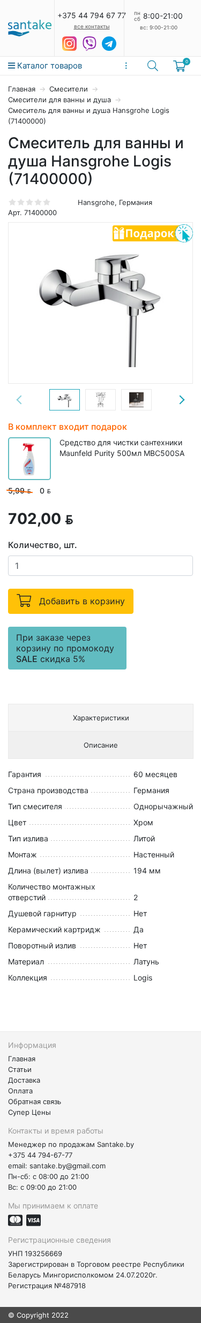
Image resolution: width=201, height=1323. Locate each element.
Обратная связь (34, 1101)
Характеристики (101, 717)
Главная (23, 89)
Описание (101, 745)
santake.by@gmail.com (67, 1165)
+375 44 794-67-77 (40, 1155)
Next (181, 399)
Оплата (20, 1090)
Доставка (24, 1080)
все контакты (92, 26)
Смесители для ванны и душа (60, 99)
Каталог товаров (48, 65)
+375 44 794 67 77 (91, 15)
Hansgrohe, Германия (115, 202)
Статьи (20, 1069)
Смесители (69, 89)
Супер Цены (29, 1112)
